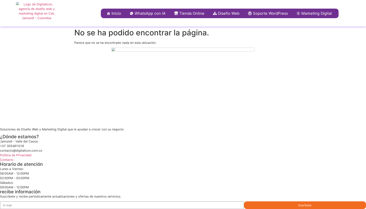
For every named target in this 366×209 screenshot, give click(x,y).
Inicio (116, 13)
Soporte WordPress (270, 13)
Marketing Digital (316, 13)
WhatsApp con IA (150, 13)
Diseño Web (228, 13)
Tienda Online (191, 13)
